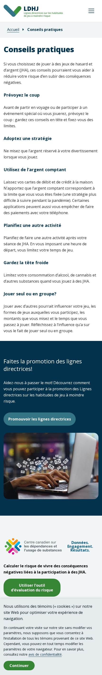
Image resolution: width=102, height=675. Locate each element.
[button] (91, 11)
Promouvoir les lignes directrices (39, 419)
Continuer (19, 665)
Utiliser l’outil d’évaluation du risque (32, 588)
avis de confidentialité (45, 654)
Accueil (13, 29)
